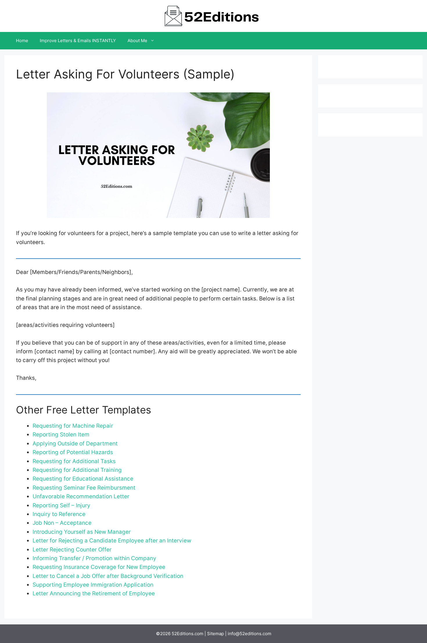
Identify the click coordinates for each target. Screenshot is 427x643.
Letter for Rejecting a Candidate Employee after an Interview (112, 540)
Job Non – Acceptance (62, 523)
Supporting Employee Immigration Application (93, 584)
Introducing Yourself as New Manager (82, 532)
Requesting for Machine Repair (73, 425)
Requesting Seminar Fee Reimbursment (84, 487)
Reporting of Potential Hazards (73, 452)
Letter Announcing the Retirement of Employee (94, 593)
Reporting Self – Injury (61, 505)
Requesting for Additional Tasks (74, 461)
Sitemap (215, 633)
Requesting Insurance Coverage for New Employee (99, 567)
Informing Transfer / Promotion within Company (94, 558)
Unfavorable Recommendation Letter (81, 496)
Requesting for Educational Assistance (83, 478)
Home (22, 40)
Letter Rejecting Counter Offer (72, 549)
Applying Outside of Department (75, 443)
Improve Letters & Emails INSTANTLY (78, 40)
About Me (137, 40)
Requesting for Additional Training (77, 470)
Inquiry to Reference (59, 514)
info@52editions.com (249, 633)
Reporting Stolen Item (61, 434)
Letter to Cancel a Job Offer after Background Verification (108, 576)
